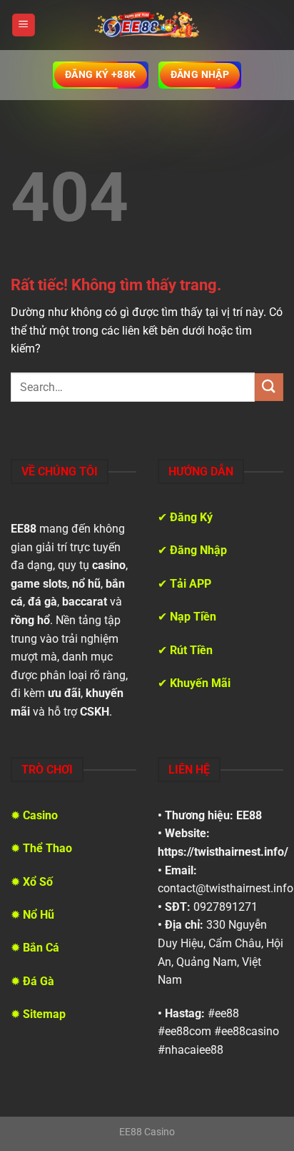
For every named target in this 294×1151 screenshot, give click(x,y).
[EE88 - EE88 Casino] (147, 25)
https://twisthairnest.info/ (223, 852)
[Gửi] (269, 387)
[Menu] (23, 25)
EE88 (249, 815)
